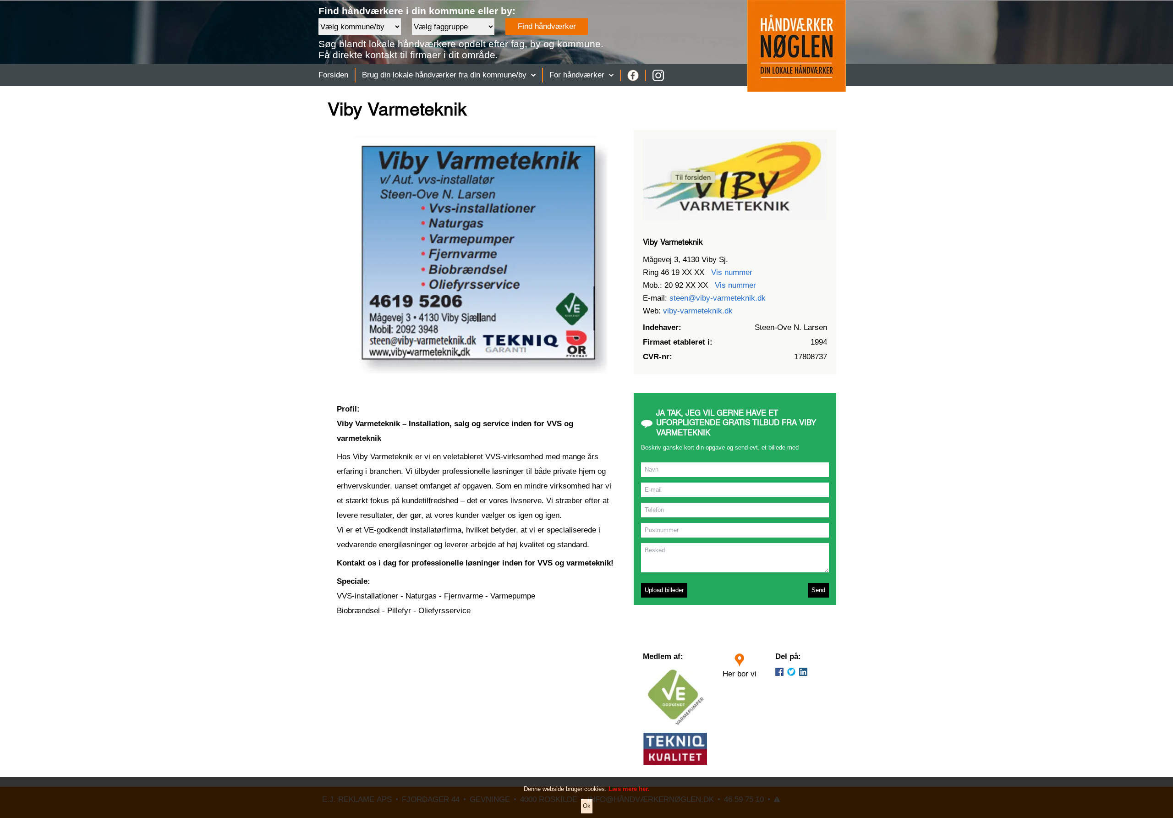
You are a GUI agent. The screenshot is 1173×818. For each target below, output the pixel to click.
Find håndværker (547, 26)
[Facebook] (633, 75)
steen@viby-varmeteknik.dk (717, 298)
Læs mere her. (628, 788)
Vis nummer (731, 272)
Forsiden (333, 75)
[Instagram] (658, 75)
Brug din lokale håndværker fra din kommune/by (444, 75)
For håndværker (576, 75)
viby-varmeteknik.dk (698, 311)
